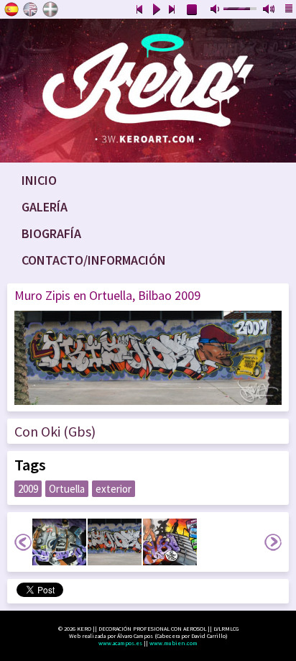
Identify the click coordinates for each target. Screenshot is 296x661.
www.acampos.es (120, 643)
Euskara (50, 9)
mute (216, 10)
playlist (289, 10)
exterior (113, 489)
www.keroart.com (148, 91)
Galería (45, 207)
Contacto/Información (94, 260)
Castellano (11, 9)
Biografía (51, 233)
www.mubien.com (173, 643)
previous (139, 10)
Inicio (39, 180)
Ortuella (67, 489)
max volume (269, 10)
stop (192, 10)
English (31, 9)
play (155, 10)
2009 (28, 489)
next (172, 10)
